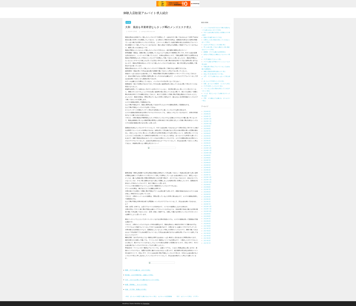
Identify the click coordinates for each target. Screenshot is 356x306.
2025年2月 (207, 143)
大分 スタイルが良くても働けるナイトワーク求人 (142, 280)
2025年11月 (207, 121)
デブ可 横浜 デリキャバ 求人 (212, 59)
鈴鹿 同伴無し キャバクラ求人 (136, 285)
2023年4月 (207, 197)
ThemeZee (146, 303)
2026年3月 (207, 111)
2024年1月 (207, 175)
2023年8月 (207, 187)
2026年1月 (207, 116)
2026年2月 (207, 114)
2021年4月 (207, 236)
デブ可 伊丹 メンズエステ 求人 (213, 86)
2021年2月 (207, 240)
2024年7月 (207, 160)
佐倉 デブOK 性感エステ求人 (135, 289)
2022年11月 (207, 209)
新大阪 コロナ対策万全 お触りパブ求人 (139, 275)
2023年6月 (207, 192)
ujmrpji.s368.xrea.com (148, 31)
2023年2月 (207, 201)
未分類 (128, 22)
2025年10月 (207, 123)
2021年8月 (207, 226)
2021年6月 (207, 231)
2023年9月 (207, 184)
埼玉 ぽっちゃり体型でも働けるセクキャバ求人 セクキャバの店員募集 (149, 296)
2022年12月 (207, 206)
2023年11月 (207, 180)
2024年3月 (207, 170)
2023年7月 (207, 189)
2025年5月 (207, 136)
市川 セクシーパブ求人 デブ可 (187, 296)
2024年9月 (207, 155)
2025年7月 (207, 131)
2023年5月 (207, 194)
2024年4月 (207, 167)
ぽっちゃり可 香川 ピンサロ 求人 (214, 81)
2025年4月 (207, 138)
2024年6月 (207, 162)
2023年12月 (207, 177)
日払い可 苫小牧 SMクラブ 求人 (213, 74)
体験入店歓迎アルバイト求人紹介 (145, 12)
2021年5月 (207, 233)
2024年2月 (207, 172)
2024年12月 (207, 148)
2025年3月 (207, 141)
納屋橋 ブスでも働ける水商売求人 (215, 52)
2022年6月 (207, 221)
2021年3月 (207, 238)
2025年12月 (207, 119)
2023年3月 (207, 199)
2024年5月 (207, 165)
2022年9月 (207, 214)
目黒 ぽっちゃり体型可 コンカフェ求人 (217, 84)
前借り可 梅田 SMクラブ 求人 (213, 37)
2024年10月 (207, 153)
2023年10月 (207, 182)
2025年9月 (207, 126)
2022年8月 (207, 216)
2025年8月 (207, 128)
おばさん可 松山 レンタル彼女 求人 (215, 45)
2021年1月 (207, 243)
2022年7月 (207, 218)
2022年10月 (207, 211)
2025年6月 (207, 133)
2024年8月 (207, 158)
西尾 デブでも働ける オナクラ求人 (137, 270)
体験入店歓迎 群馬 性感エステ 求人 (215, 71)
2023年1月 (207, 204)
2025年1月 (207, 145)
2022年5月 (207, 223)
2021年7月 (207, 228)
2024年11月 (207, 150)
